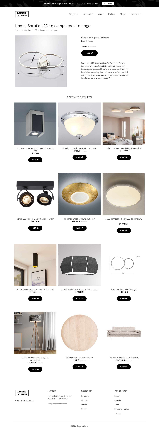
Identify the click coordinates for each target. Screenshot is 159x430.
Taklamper (104, 37)
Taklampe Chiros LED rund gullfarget (79, 219)
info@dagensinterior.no (57, 404)
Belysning (73, 14)
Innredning (88, 14)
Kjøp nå (89, 53)
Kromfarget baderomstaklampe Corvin (79, 148)
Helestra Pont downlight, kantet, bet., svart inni (35, 149)
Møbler (111, 14)
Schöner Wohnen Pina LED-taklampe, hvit (123, 148)
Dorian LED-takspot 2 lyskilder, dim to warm (35, 219)
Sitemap (117, 413)
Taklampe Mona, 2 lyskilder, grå (123, 289)
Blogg (122, 14)
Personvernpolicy (121, 409)
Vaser (101, 14)
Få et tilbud (108, 3)
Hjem (17, 30)
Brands (84, 400)
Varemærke (136, 14)
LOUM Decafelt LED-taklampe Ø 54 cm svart (79, 289)
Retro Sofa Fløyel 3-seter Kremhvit (123, 357)
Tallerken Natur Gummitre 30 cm (79, 357)
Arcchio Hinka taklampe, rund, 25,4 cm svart (35, 289)
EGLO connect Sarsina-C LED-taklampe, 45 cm (123, 220)
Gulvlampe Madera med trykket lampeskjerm (35, 358)
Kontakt (117, 400)
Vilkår (116, 405)
